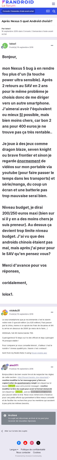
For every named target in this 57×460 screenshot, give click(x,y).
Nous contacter (23, 452)
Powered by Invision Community (28, 456)
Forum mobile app (39, 353)
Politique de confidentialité (33, 449)
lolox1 (8, 28)
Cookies (37, 452)
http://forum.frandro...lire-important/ (33, 377)
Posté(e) (21, 47)
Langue (13, 449)
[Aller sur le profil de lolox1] (5, 45)
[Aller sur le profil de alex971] (5, 367)
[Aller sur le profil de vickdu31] (5, 312)
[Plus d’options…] (52, 45)
